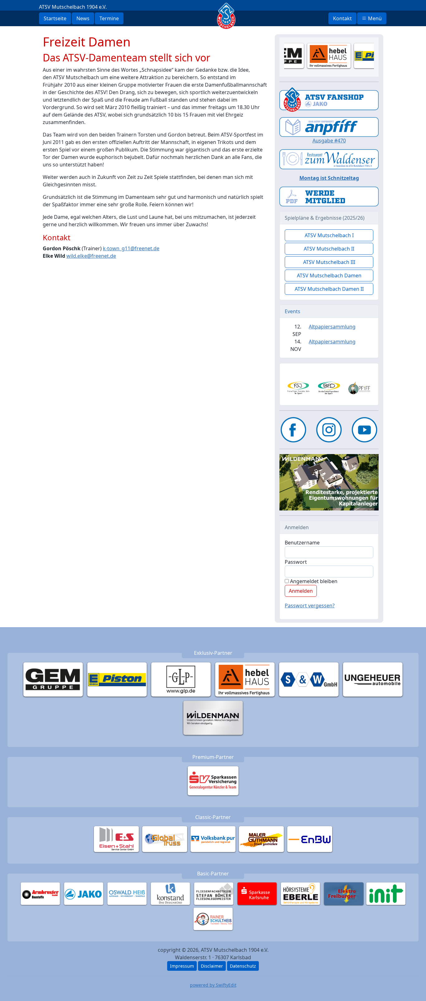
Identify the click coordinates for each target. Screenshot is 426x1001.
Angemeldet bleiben (313, 581)
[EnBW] (310, 839)
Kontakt (342, 18)
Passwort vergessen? (310, 605)
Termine (109, 18)
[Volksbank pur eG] (213, 839)
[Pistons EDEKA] (117, 679)
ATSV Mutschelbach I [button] (329, 235)
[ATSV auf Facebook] (293, 430)
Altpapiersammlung (332, 326)
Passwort (296, 561)
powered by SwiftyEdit (213, 985)
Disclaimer (212, 966)
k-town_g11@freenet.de (131, 248)
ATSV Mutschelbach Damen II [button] (329, 288)
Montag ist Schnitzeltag (329, 178)
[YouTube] (365, 430)
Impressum (182, 966)
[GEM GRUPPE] (53, 679)
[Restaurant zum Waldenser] (329, 158)
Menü (374, 18)
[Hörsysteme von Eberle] (300, 893)
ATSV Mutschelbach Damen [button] (329, 275)
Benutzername (302, 542)
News (83, 18)
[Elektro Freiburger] (344, 893)
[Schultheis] (213, 918)
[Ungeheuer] (373, 679)
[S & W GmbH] (309, 679)
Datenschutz (243, 966)
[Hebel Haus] (245, 679)
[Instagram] (329, 430)
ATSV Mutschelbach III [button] (329, 262)
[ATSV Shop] (329, 99)
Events (292, 311)
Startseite (55, 18)
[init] (386, 893)
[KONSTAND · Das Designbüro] (170, 893)
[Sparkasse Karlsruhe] (257, 893)
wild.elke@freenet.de (91, 255)
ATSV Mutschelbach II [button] (329, 248)
